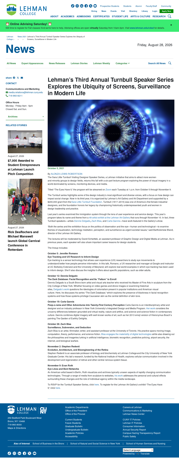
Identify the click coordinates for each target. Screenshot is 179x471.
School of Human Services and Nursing (145, 443)
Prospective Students (109, 6)
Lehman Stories (79, 63)
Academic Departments (76, 407)
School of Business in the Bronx (48, 443)
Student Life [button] (120, 16)
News (104, 11)
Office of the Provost (75, 414)
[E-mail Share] (23, 79)
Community (167, 6)
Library (145, 11)
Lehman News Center (133, 414)
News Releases (57, 63)
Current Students (73, 419)
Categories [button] (122, 63)
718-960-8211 (16, 95)
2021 (24, 36)
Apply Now (166, 11)
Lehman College (10, 37)
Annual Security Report (134, 429)
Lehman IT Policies (132, 422)
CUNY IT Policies (131, 419)
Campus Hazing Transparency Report (141, 433)
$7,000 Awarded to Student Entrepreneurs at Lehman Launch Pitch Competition (24, 167)
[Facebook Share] (15, 79)
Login (154, 11)
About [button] (54, 16)
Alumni (138, 6)
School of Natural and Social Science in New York (95, 443)
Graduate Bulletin (74, 426)
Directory (133, 11)
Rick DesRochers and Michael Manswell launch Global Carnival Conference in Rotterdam (24, 241)
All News (11, 63)
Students (127, 6)
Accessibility (71, 436)
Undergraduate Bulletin (76, 429)
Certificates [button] (101, 16)
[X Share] (19, 79)
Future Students (73, 422)
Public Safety (129, 436)
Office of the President (76, 410)
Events (113, 11)
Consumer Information (134, 426)
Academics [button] (67, 16)
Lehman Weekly (101, 63)
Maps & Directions (17, 428)
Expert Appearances (32, 63)
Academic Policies (74, 433)
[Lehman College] (26, 11)
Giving (94, 11)
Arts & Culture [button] (140, 16)
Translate (145, 453)
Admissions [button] (84, 16)
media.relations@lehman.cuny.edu (26, 92)
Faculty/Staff (151, 6)
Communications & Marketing (137, 410)
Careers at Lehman (132, 407)
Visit (123, 11)
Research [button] (159, 16)
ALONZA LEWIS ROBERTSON (66, 173)
